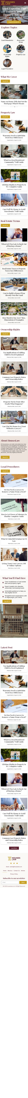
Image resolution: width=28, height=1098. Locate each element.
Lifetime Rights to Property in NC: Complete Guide (14, 186)
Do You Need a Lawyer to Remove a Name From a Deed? (14, 491)
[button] (25, 3)
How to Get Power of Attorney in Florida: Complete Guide (14, 515)
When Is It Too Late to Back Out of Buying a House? (14, 245)
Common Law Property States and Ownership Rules (14, 378)
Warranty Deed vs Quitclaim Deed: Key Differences (14, 136)
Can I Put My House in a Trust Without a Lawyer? (14, 427)
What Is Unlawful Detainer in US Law (14, 540)
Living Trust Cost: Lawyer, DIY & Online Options (14, 564)
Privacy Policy (14, 874)
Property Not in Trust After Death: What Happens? (14, 403)
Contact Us (17, 870)
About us (10, 870)
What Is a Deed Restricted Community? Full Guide (14, 161)
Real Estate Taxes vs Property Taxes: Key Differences (14, 269)
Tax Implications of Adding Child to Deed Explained (14, 353)
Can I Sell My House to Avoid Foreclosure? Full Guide (14, 210)
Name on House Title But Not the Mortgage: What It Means (14, 102)
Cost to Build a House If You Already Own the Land (14, 294)
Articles (23, 870)
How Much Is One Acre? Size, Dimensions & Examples (14, 319)
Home (4, 870)
